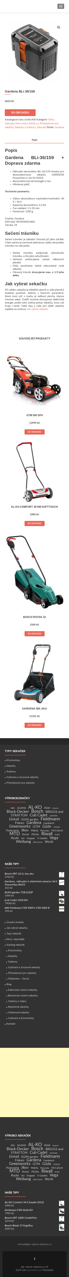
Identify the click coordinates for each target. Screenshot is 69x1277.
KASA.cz (34, 123)
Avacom (55, 808)
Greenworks (19, 826)
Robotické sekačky (18, 1007)
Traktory (11, 771)
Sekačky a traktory (25, 127)
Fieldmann (50, 819)
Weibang (23, 842)
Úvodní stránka (15, 922)
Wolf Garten (38, 842)
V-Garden (42, 838)
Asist (47, 808)
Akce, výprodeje (15, 939)
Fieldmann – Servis (18, 978)
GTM (36, 826)
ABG (13, 808)
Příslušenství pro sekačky (20, 783)
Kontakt (10, 1024)
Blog (8, 984)
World (49, 841)
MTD (14, 834)
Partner (25, 834)
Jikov (25, 830)
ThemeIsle (47, 1270)
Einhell (14, 819)
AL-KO (35, 807)
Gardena (59, 127)
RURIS (57, 835)
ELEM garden (29, 819)
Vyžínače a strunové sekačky (22, 777)
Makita (34, 830)
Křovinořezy (13, 760)
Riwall (46, 834)
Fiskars (19, 823)
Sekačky (11, 766)
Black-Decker (18, 812)
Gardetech (48, 823)
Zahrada (41, 127)
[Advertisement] (34, 1082)
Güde (46, 826)
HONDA (56, 827)
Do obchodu (20, 112)
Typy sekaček (13, 933)
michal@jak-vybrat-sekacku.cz (35, 1244)
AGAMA (21, 808)
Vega (54, 838)
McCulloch (57, 830)
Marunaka (44, 831)
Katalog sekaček (15, 945)
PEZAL (35, 834)
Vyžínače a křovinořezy (21, 1018)
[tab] (34, 140)
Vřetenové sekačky (18, 1012)
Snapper (31, 838)
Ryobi (15, 838)
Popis (34, 140)
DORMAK (53, 816)
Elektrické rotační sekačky (22, 990)
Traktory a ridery (17, 1001)
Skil (22, 838)
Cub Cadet (38, 815)
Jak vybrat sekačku (37, 309)
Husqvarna (12, 830)
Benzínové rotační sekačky (23, 995)
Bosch (37, 811)
